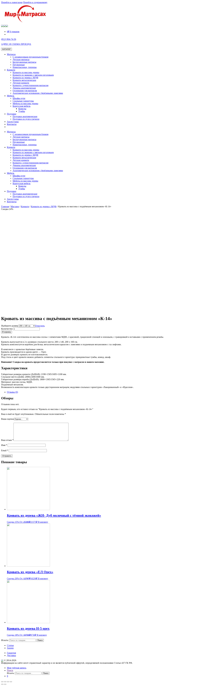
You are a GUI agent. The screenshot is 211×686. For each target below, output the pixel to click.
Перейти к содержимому (35, 2)
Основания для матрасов (25, 90)
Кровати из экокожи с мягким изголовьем (33, 75)
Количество (7, 329)
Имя (4, 445)
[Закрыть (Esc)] (2, 681)
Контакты (12, 124)
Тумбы (21, 111)
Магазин (15, 206)
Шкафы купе (19, 98)
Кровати (11, 70)
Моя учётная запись (16, 668)
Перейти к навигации (12, 2)
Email (4, 450)
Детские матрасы (21, 59)
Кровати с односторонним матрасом (30, 85)
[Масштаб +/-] (11, 681)
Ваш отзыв (7, 440)
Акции (10, 648)
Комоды (22, 108)
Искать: (5, 640)
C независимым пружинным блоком (30, 57)
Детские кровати (21, 83)
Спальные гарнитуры (23, 101)
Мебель (10, 96)
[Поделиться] (5, 681)
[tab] (108, 392)
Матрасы (11, 54)
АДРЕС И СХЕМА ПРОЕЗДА (16, 44)
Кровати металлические (24, 80)
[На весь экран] (8, 681)
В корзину (6, 332)
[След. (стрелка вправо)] (5, 684)
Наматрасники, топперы (25, 67)
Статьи (10, 645)
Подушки (11, 114)
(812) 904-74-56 (8, 39)
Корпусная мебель (21, 106)
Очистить (40, 326)
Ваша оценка (7, 419)
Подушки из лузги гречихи (26, 119)
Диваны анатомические (24, 88)
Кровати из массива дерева (26, 72)
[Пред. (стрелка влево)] (2, 684)
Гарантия (11, 653)
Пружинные (19, 64)
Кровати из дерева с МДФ (25, 77)
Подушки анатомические (25, 116)
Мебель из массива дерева (25, 103)
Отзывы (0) (12, 392)
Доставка (11, 655)
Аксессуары (13, 121)
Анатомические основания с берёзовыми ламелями (38, 93)
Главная (5, 206)
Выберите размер (9, 326)
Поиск (10, 670)
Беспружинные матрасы (24, 62)
